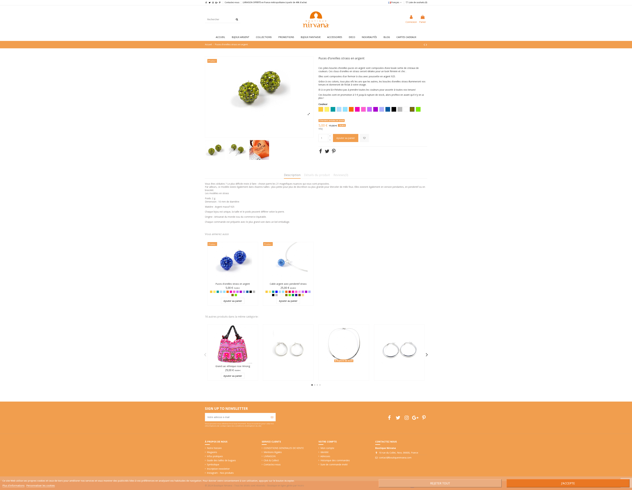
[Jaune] (214, 292)
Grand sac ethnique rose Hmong (232, 366)
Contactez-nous (232, 2)
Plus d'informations (13, 485)
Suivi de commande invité (334, 464)
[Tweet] (327, 151)
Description (292, 175)
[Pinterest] (333, 151)
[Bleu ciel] (221, 292)
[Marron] (299, 295)
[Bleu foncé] (296, 295)
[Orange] (227, 292)
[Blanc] (280, 295)
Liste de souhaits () (417, 2)
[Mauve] (237, 292)
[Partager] (320, 151)
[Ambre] (211, 292)
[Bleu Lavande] (244, 292)
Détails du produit (317, 175)
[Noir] (251, 292)
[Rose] (234, 292)
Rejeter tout (440, 483)
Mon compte (327, 448)
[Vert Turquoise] (218, 292)
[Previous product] (425, 44)
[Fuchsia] (231, 292)
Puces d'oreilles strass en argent (232, 283)
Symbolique (213, 464)
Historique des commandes (335, 460)
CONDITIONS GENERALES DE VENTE (284, 448)
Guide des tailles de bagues (221, 460)
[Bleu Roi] (276, 292)
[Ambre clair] (303, 295)
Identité (324, 452)
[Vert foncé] (293, 295)
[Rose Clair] (299, 292)
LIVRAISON (270, 456)
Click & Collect (271, 460)
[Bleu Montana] (247, 292)
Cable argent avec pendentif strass (288, 283)
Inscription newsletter (218, 468)
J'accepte (568, 483)
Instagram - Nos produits (220, 472)
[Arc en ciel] (229, 295)
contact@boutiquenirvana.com (395, 457)
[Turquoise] (224, 292)
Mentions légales (273, 452)
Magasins (212, 452)
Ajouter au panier (345, 138)
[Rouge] (290, 292)
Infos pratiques (215, 456)
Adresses (325, 456)
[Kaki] (232, 295)
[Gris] (254, 292)
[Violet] (241, 292)
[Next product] (426, 44)
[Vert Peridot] (236, 295)
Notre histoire (214, 448)
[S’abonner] (272, 417)
